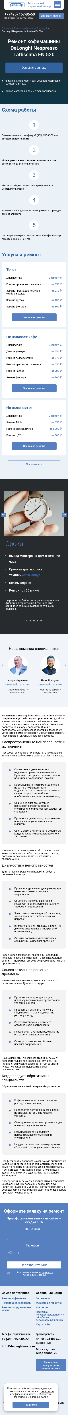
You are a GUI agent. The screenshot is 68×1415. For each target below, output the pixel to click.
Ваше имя (32, 1229)
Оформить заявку (34, 67)
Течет (11, 269)
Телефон (32, 1245)
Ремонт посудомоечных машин (16, 1309)
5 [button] (41, 621)
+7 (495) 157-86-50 (19, 14)
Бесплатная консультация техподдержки (51, 1365)
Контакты (42, 1307)
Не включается (19, 408)
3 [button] (34, 621)
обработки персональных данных (38, 1273)
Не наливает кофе (21, 337)
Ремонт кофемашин (14, 1298)
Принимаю (30, 1404)
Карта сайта (43, 1324)
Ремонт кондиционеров (16, 1303)
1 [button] (27, 621)
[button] (3, 515)
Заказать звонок (51, 15)
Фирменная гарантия (49, 1303)
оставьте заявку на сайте (15, 138)
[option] (34, 548)
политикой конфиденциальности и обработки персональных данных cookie (32, 1394)
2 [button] (31, 621)
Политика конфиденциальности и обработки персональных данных (50, 1316)
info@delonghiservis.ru (18, 1346)
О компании (43, 1298)
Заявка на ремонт (34, 317)
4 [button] (38, 621)
